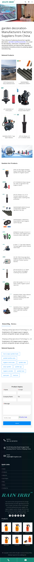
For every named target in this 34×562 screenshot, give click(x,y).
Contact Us (5, 488)
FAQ (3, 481)
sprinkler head (20, 371)
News (3, 485)
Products (4, 472)
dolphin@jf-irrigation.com (14, 456)
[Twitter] (15, 516)
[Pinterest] (24, 516)
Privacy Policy (28, 552)
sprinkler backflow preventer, (17, 42)
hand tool (15, 375)
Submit (17, 423)
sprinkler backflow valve (9, 358)
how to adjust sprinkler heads (10, 354)
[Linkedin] (13, 516)
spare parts (6, 375)
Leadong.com (23, 555)
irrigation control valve (9, 362)
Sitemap (10, 555)
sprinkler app (18, 366)
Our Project (5, 478)
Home (3, 469)
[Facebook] (10, 516)
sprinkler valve (22, 362)
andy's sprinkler (7, 366)
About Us (4, 475)
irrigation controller (8, 371)
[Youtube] (18, 516)
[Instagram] (21, 516)
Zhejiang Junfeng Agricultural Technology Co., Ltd (17, 330)
